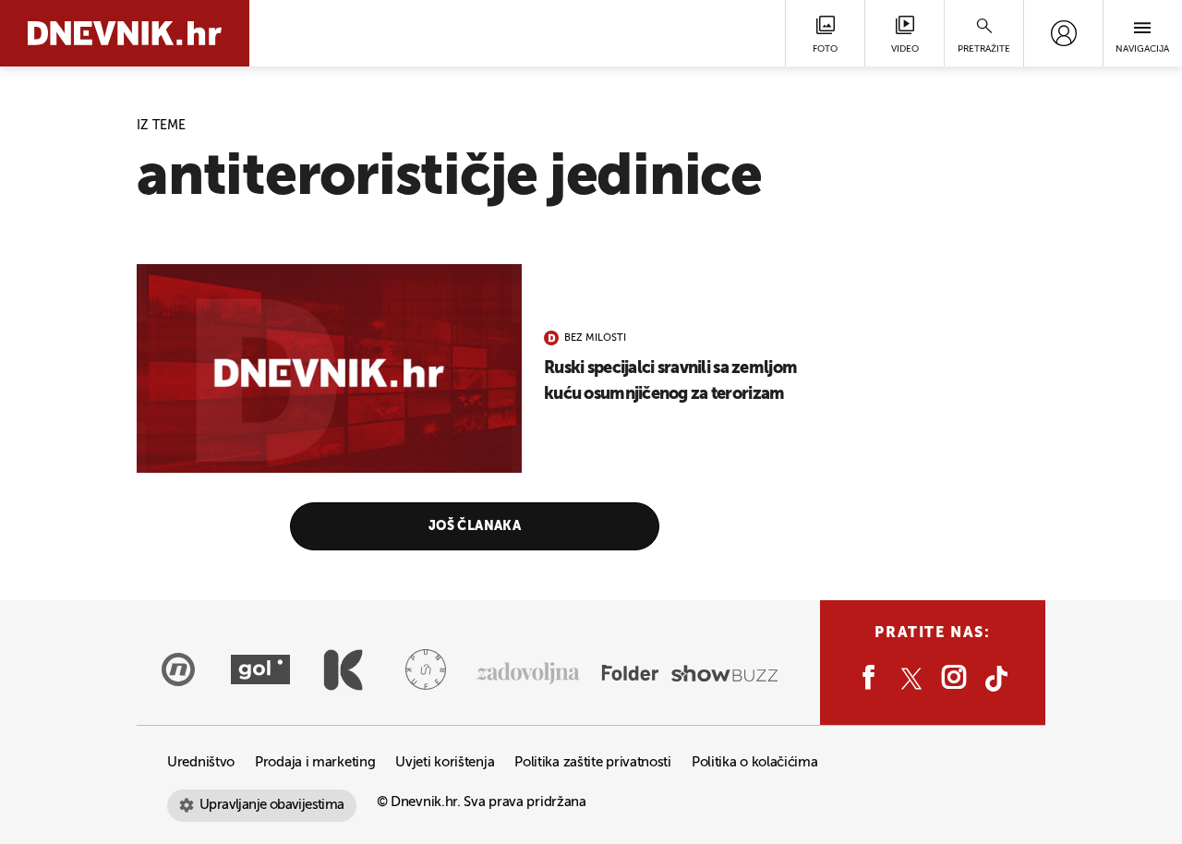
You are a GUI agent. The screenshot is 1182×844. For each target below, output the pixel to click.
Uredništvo (201, 762)
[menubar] (1063, 33)
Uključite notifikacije (590, 575)
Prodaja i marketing (315, 762)
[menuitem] (1063, 33)
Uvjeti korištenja (444, 762)
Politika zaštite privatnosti (592, 762)
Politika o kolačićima (755, 762)
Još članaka (475, 526)
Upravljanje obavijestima (271, 805)
